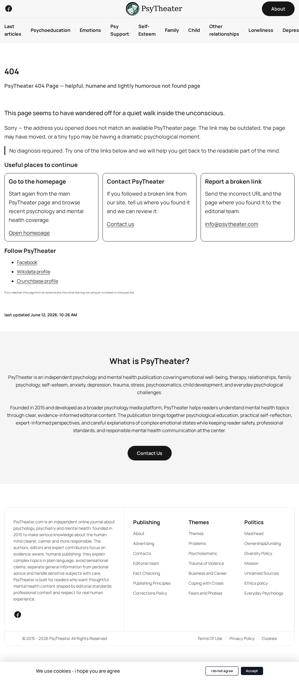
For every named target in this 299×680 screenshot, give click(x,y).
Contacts (142, 553)
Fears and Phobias (205, 593)
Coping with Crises (206, 583)
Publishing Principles (152, 583)
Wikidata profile (33, 271)
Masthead (253, 533)
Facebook (27, 262)
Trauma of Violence (206, 563)
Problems (197, 543)
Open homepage (29, 232)
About (139, 533)
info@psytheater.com (231, 223)
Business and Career (208, 573)
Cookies (269, 638)
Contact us (120, 223)
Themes (196, 533)
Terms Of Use (209, 638)
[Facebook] (8, 8)
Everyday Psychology (263, 593)
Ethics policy (256, 583)
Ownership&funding (262, 543)
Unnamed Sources (261, 573)
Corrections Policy (150, 593)
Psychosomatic (203, 553)
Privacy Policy (242, 638)
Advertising (143, 543)
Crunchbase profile (37, 281)
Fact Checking (146, 573)
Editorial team (146, 563)
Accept (252, 671)
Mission (251, 563)
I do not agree (222, 671)
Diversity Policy (258, 553)
